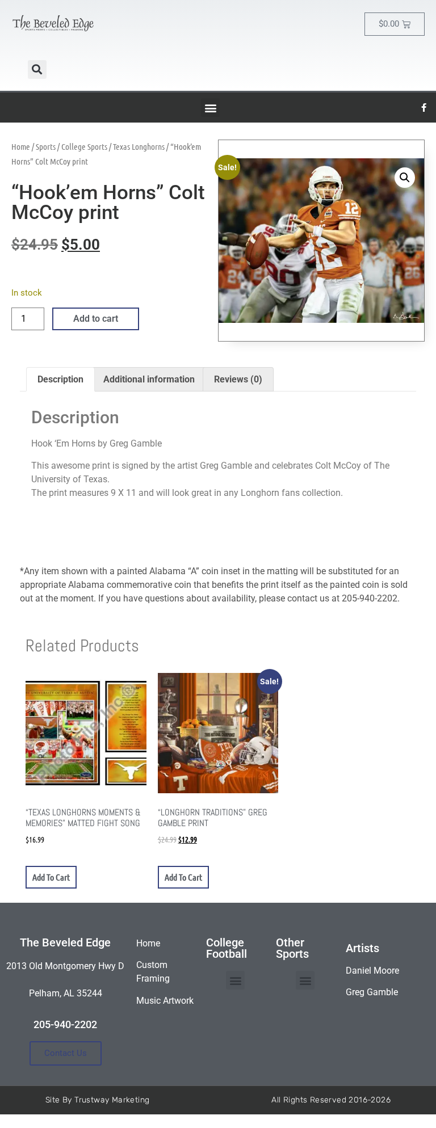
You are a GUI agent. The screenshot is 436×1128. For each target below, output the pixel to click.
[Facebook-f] (424, 107)
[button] (37, 69)
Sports (46, 146)
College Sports (84, 146)
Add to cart (95, 318)
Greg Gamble (372, 992)
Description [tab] (60, 379)
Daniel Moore (372, 970)
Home (20, 146)
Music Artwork (165, 1000)
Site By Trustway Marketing (97, 1100)
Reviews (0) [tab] (238, 379)
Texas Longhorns (139, 146)
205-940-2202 (65, 1024)
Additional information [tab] (149, 379)
